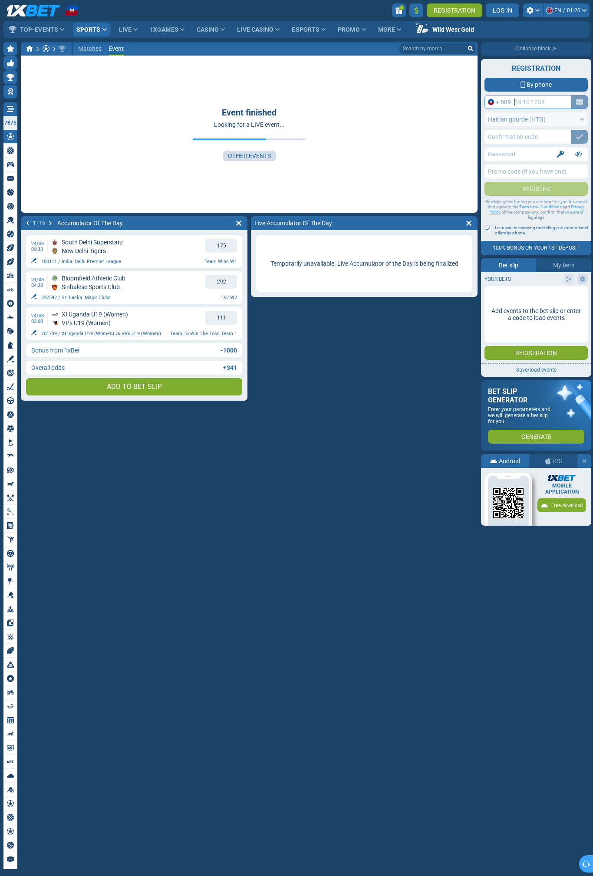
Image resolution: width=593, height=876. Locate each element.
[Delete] (239, 223)
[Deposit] (416, 10)
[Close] (584, 461)
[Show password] (579, 154)
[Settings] (533, 10)
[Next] (50, 223)
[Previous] (27, 223)
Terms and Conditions (540, 206)
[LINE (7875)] (29, 49)
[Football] (46, 49)
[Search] (470, 48)
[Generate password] (560, 154)
